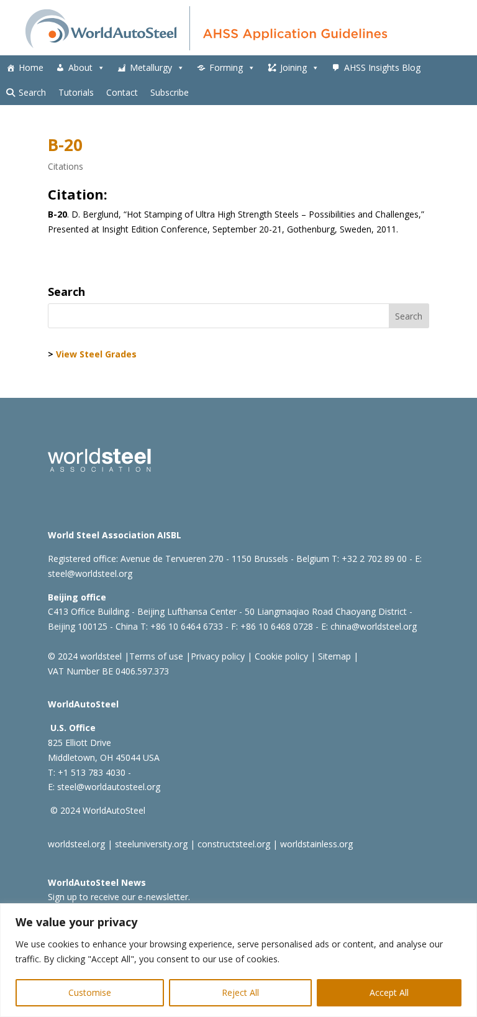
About (80, 67)
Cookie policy (280, 656)
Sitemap (333, 656)
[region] (238, 960)
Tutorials (76, 92)
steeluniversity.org (151, 844)
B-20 (65, 145)
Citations (65, 166)
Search (32, 92)
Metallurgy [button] (151, 67)
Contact (122, 92)
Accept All (389, 992)
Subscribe (169, 92)
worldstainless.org (316, 844)
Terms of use (156, 656)
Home (31, 67)
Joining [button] (293, 67)
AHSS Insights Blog (382, 67)
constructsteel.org (234, 844)
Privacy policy (218, 656)
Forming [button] (226, 67)
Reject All (240, 992)
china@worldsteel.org (373, 626)
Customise (89, 992)
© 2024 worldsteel (85, 656)
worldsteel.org (76, 844)
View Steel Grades (96, 354)
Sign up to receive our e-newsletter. (119, 897)
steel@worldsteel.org (90, 573)
